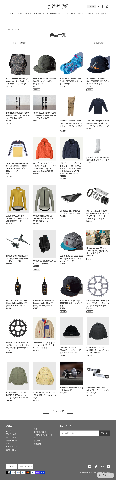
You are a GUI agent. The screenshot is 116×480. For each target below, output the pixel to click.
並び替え (15, 43)
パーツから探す (12, 437)
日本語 (90, 6)
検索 (35, 429)
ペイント (9, 444)
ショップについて (13, 447)
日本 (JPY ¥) (25, 466)
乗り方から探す (12, 434)
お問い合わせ (11, 450)
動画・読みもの (12, 440)
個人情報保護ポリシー (42, 432)
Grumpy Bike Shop (91, 472)
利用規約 (37, 444)
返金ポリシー (39, 441)
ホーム (9, 29)
